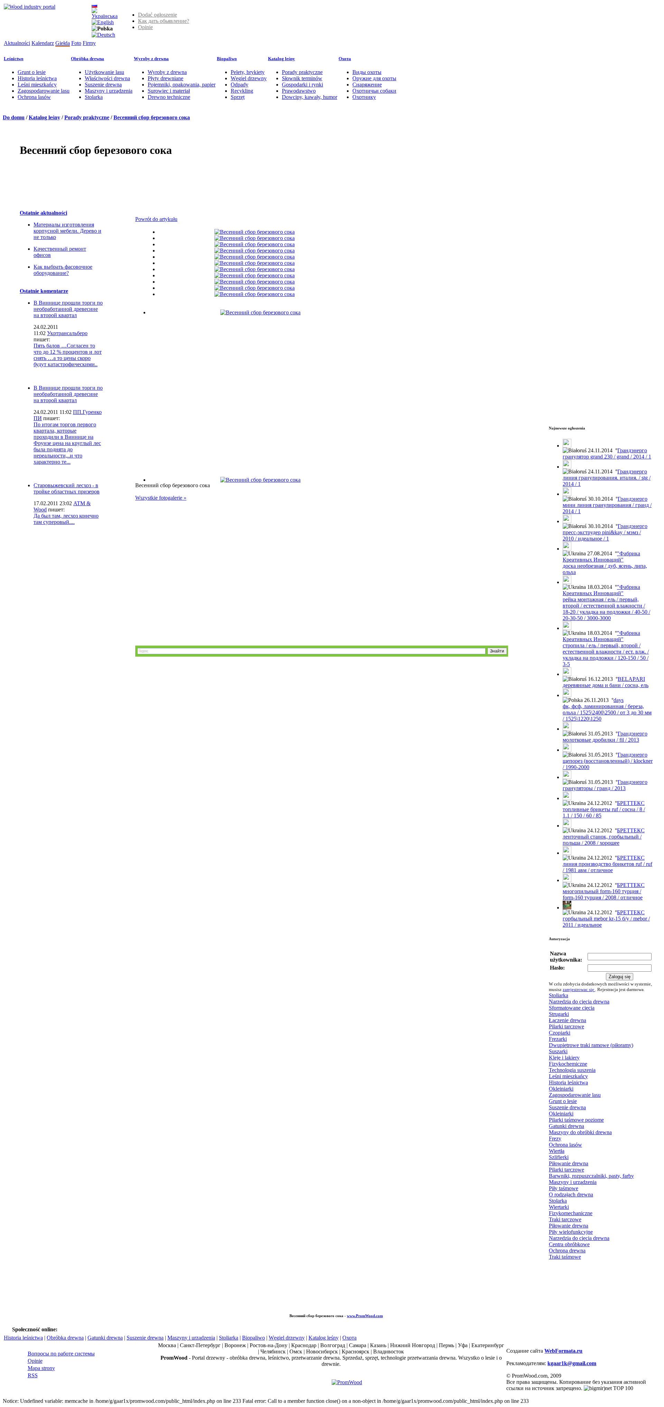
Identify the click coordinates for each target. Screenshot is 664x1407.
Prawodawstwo (299, 91)
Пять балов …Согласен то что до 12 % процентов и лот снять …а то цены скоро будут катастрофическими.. (68, 355)
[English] (103, 22)
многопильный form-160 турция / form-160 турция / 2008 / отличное (603, 894)
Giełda (62, 43)
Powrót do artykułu (156, 219)
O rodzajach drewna (571, 1194)
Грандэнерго (632, 450)
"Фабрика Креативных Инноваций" (601, 556)
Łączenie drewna (567, 1020)
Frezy (555, 1138)
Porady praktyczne (302, 72)
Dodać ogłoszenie (157, 15)
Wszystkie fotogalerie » (160, 498)
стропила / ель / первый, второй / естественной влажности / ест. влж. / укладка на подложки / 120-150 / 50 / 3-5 (606, 654)
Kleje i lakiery (564, 1058)
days (619, 700)
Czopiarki (559, 1033)
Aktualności (17, 43)
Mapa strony (41, 1368)
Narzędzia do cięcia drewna (579, 1002)
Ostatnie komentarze (44, 291)
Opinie (145, 27)
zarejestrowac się (579, 989)
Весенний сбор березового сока (151, 117)
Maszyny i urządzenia (108, 91)
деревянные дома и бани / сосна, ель (605, 685)
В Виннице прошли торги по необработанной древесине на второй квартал (68, 309)
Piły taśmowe (563, 1188)
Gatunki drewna (566, 1126)
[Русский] (94, 6)
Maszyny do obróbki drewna (580, 1132)
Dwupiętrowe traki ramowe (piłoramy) (591, 1045)
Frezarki (558, 1039)
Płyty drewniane (165, 78)
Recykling (242, 91)
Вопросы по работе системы (61, 1354)
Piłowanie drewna (568, 1163)
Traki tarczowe (565, 1219)
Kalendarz (42, 43)
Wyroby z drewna (151, 58)
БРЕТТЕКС (631, 803)
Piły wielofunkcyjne (571, 1232)
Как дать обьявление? (163, 21)
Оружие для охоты (374, 78)
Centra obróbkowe (569, 1244)
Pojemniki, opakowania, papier (181, 84)
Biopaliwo (227, 58)
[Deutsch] (103, 35)
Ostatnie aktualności (43, 213)
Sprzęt (238, 97)
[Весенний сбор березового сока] (254, 232)
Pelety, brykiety (248, 72)
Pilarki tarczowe (566, 1026)
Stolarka (94, 97)
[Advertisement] (145, 179)
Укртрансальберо (67, 333)
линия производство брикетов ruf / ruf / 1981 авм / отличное (607, 867)
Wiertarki (559, 1207)
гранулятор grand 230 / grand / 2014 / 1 (607, 457)
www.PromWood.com (365, 1316)
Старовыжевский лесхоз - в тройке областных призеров (67, 488)
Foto (76, 43)
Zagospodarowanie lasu (44, 91)
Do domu (14, 117)
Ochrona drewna (567, 1250)
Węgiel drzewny (249, 78)
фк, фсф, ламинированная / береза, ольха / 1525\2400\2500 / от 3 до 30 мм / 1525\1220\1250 (607, 712)
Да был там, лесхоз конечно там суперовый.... (66, 519)
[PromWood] (347, 1382)
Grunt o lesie (32, 72)
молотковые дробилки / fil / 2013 (601, 740)
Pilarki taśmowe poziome (576, 1120)
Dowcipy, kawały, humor (309, 97)
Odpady (239, 84)
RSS (33, 1375)
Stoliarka (558, 995)
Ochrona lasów (34, 97)
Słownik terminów (302, 78)
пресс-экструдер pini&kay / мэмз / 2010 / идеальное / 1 (602, 535)
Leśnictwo (14, 58)
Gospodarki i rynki (302, 84)
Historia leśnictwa (37, 78)
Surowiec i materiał (169, 91)
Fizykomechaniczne (570, 1213)
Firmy (89, 43)
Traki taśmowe (565, 1257)
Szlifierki (559, 1157)
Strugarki (559, 1014)
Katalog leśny (281, 58)
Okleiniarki (561, 1089)
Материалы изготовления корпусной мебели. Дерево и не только (67, 231)
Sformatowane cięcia (571, 1008)
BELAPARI (631, 679)
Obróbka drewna (87, 58)
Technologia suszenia (572, 1070)
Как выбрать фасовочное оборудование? (63, 270)
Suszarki (558, 1051)
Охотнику (364, 97)
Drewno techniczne (169, 97)
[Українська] (105, 16)
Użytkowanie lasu (104, 72)
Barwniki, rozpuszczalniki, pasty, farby (591, 1176)
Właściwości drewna (107, 78)
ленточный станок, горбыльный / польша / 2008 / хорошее (602, 840)
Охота (345, 58)
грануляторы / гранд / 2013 (594, 788)
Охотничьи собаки (374, 91)
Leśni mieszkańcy (37, 84)
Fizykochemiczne (568, 1064)
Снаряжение (367, 84)
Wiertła (556, 1151)
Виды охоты (366, 72)
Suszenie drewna (103, 84)
